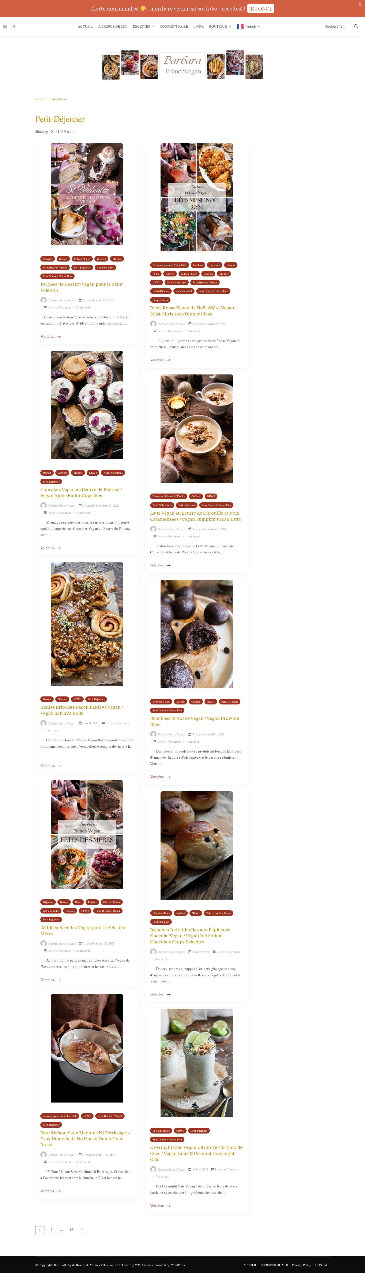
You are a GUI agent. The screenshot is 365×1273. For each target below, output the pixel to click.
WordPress (178, 1265)
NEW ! (156, 282)
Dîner (156, 274)
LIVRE (198, 26)
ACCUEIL (85, 26)
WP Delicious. (144, 1265)
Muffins (117, 259)
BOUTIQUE (218, 26)
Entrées (170, 274)
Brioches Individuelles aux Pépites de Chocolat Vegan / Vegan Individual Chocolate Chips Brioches (190, 936)
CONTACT (322, 1265)
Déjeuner (215, 265)
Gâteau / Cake (82, 259)
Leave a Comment (59, 308)
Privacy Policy (301, 1265)
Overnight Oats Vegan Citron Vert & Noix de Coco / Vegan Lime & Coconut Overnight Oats (196, 1153)
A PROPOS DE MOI (112, 26)
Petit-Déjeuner (82, 267)
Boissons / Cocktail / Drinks (169, 496)
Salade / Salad (184, 291)
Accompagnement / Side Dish (170, 265)
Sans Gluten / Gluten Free (57, 276)
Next (82, 1229)
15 (72, 1230)
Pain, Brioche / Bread (55, 267)
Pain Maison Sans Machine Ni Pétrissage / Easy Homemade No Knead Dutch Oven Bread (84, 1139)
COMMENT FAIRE (174, 26)
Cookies (47, 259)
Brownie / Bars (161, 701)
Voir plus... (48, 336)
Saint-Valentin (105, 267)
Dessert (63, 259)
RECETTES (141, 26)
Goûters (101, 259)
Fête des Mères (111, 902)
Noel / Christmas (176, 282)
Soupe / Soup (160, 300)
